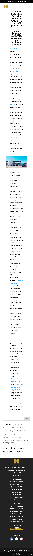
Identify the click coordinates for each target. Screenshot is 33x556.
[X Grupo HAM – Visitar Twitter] (16, 541)
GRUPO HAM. (23, 551)
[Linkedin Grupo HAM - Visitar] (11, 541)
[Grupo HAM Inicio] (16, 461)
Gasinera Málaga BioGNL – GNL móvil (14, 431)
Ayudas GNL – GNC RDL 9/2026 (12, 437)
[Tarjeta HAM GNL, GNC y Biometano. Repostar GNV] (16, 530)
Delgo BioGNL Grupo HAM (11, 434)
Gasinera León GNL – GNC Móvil (13, 428)
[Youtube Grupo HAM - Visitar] (21, 541)
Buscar (27, 419)
